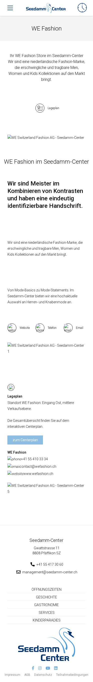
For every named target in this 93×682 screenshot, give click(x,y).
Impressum (12, 675)
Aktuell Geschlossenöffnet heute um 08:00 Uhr (82, 8)
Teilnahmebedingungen (72, 675)
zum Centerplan (25, 440)
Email (79, 328)
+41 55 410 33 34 (34, 459)
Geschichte (46, 597)
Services (47, 613)
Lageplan (53, 108)
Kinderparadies (47, 620)
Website (25, 328)
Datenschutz (43, 675)
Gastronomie (46, 605)
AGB (27, 675)
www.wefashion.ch (38, 474)
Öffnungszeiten (46, 589)
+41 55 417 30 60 (49, 564)
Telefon (52, 328)
